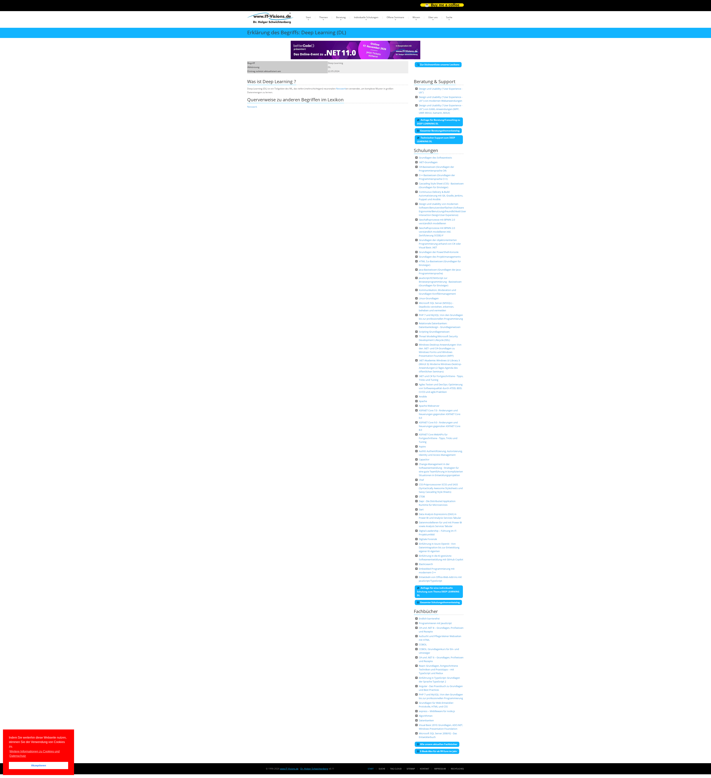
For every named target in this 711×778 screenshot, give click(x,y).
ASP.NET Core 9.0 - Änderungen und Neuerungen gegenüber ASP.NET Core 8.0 (439, 426)
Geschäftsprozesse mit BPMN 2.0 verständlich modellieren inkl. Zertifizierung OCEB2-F (437, 231)
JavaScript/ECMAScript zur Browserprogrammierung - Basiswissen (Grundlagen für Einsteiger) (440, 281)
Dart (421, 509)
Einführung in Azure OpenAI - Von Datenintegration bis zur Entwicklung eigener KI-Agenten (439, 547)
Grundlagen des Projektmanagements (440, 256)
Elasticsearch (426, 564)
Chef (421, 480)
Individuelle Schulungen (366, 17)
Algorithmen (426, 715)
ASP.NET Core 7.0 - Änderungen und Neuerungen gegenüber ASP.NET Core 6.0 (439, 414)
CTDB (422, 496)
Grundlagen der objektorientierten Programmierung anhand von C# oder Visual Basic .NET (440, 243)
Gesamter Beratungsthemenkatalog (440, 130)
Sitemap (411, 768)
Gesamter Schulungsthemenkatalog (440, 602)
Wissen (416, 17)
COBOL (423, 644)
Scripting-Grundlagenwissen (434, 331)
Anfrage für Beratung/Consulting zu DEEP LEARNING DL (438, 121)
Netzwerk (341, 88)
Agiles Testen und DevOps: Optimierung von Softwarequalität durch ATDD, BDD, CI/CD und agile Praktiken (441, 388)
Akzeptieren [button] (38, 765)
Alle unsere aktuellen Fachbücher (438, 744)
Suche (449, 17)
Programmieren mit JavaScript (435, 623)
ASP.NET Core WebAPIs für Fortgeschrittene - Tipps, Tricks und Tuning (438, 438)
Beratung (341, 17)
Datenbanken (426, 720)
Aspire (422, 446)
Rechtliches (457, 768)
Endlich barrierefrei (429, 618)
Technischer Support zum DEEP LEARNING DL (436, 139)
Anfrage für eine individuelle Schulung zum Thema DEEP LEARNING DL (438, 591)
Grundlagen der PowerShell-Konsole (438, 252)
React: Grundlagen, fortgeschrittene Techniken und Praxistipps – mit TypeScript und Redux (438, 669)
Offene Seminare (395, 17)
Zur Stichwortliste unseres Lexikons (439, 64)
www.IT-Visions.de (289, 768)
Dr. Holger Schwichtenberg (314, 768)
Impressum (440, 768)
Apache (423, 401)
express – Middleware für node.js (437, 711)
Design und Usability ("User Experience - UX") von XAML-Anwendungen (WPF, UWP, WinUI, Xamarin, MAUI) (440, 109)
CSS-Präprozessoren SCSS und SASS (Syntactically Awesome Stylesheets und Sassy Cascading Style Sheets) (441, 488)
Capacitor (424, 459)
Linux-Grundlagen (429, 298)
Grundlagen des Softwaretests (435, 157)
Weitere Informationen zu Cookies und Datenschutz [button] (34, 753)
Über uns (433, 17)
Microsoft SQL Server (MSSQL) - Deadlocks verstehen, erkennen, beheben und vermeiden (436, 306)
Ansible (423, 396)
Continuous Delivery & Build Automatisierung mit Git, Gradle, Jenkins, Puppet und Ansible (441, 195)
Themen (323, 17)
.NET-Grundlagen (428, 162)
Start (308, 17)
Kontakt (424, 768)
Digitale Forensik (428, 539)
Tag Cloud (396, 768)
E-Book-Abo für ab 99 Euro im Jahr (438, 751)
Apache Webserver (429, 405)
